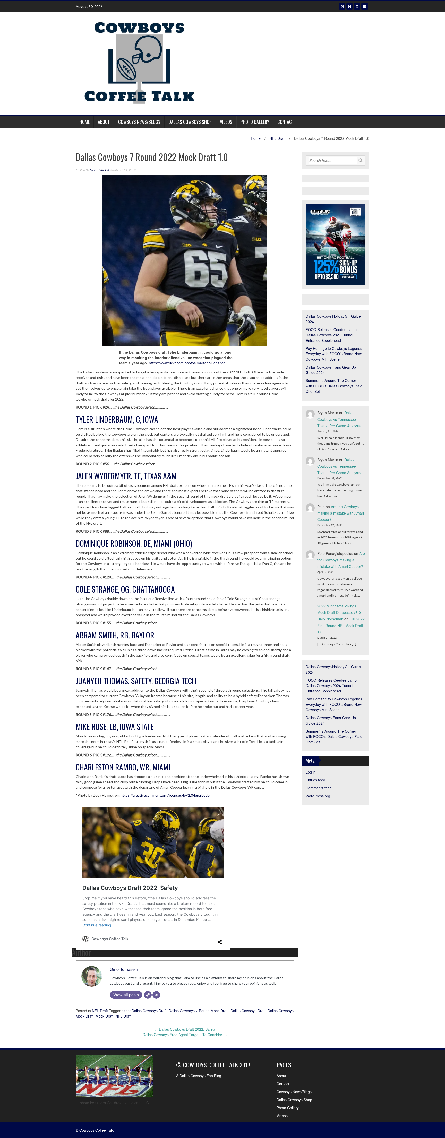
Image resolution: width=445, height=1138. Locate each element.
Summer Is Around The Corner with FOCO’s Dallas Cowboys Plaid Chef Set (334, 386)
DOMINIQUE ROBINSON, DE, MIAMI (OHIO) (134, 543)
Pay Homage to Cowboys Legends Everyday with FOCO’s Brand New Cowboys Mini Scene (334, 354)
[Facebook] (342, 6)
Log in (311, 772)
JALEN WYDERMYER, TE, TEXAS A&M (126, 476)
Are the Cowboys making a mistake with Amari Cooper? (340, 513)
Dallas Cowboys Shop (190, 121)
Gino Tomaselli (99, 170)
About (104, 121)
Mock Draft (104, 1016)
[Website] (148, 995)
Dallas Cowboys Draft (248, 1010)
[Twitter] (349, 6)
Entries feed (315, 780)
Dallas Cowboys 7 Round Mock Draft (198, 1010)
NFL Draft (277, 138)
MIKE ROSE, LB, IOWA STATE (114, 726)
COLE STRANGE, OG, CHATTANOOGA (125, 589)
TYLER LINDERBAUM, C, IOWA (117, 419)
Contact (285, 121)
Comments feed (319, 787)
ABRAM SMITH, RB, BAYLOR (115, 635)
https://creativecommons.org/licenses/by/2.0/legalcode (165, 795)
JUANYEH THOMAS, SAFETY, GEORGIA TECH (136, 681)
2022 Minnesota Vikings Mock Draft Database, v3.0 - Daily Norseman (340, 612)
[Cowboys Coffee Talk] (140, 62)
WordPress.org (318, 795)
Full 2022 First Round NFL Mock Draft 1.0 (341, 625)
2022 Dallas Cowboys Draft (144, 1010)
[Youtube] (357, 6)
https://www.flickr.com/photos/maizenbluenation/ (188, 363)
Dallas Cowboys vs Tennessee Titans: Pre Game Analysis (339, 419)
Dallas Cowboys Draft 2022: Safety (185, 1029)
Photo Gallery (255, 121)
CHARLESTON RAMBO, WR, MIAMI (123, 767)
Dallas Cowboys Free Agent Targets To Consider (185, 1034)
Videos (226, 121)
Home (85, 121)
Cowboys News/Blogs (139, 121)
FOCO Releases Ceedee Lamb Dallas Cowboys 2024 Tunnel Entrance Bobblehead (331, 335)
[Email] (364, 6)
